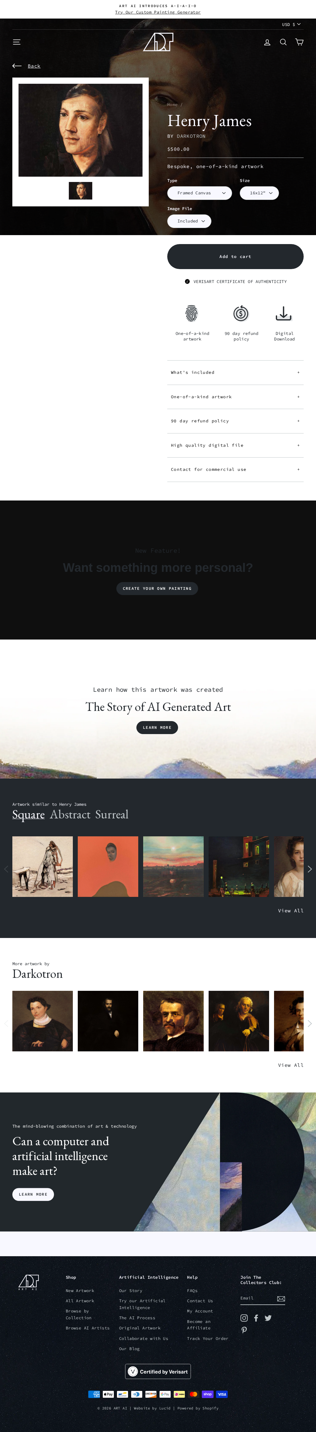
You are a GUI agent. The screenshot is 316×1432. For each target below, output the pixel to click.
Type (172, 180)
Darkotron (191, 136)
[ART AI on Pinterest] (244, 1330)
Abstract (70, 814)
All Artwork (80, 1300)
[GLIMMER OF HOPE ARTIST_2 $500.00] (239, 866)
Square (28, 814)
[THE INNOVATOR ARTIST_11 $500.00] (42, 866)
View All (291, 910)
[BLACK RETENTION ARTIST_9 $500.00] (239, 1021)
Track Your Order (207, 1338)
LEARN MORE (33, 1194)
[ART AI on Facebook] (256, 1318)
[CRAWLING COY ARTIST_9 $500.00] (42, 1021)
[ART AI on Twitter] (268, 1318)
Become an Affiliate (198, 1325)
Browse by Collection (79, 1314)
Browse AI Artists (88, 1328)
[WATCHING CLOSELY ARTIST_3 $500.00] (108, 866)
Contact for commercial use (235, 469)
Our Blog (129, 1348)
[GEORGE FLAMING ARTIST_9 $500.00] (173, 1021)
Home (172, 104)
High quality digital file (235, 445)
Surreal (111, 814)
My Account (200, 1311)
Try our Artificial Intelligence (142, 1304)
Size (245, 180)
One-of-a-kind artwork (235, 396)
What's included (235, 372)
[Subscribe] (281, 1299)
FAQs (192, 1290)
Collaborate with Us (143, 1338)
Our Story (131, 1290)
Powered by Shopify (197, 1408)
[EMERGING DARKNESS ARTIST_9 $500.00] (108, 1021)
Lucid (165, 1408)
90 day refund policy (235, 421)
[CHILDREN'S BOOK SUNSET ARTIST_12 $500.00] (173, 866)
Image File (179, 208)
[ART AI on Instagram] (244, 1318)
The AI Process (137, 1317)
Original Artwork (139, 1328)
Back (34, 66)
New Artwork (80, 1290)
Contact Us (200, 1300)
